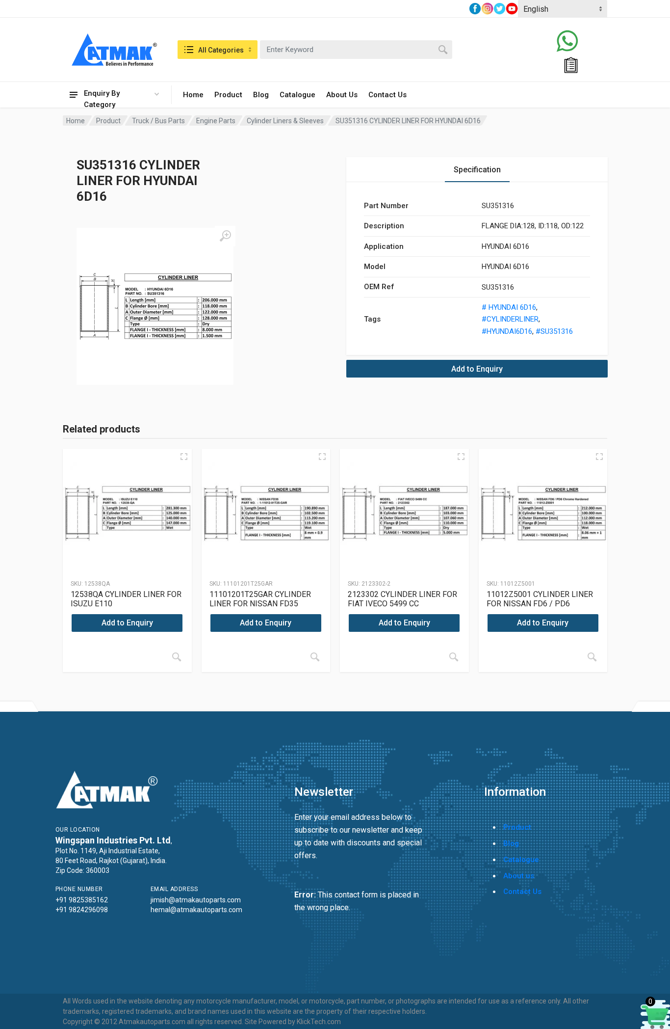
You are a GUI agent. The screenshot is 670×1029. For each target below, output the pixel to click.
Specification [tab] (477, 169)
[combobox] (356, 49)
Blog (261, 94)
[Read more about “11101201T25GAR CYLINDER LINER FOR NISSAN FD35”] (315, 657)
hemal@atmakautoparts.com (196, 910)
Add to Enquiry (477, 369)
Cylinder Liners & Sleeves (285, 121)
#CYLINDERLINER (510, 319)
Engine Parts (215, 121)
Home (193, 94)
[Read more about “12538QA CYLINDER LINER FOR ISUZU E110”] (176, 657)
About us (518, 875)
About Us (342, 94)
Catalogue (297, 94)
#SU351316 (554, 331)
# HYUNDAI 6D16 (509, 307)
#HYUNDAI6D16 (507, 331)
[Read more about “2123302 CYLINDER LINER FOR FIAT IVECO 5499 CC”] (454, 657)
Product (228, 94)
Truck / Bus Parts (158, 121)
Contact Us (387, 94)
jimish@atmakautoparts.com (196, 900)
